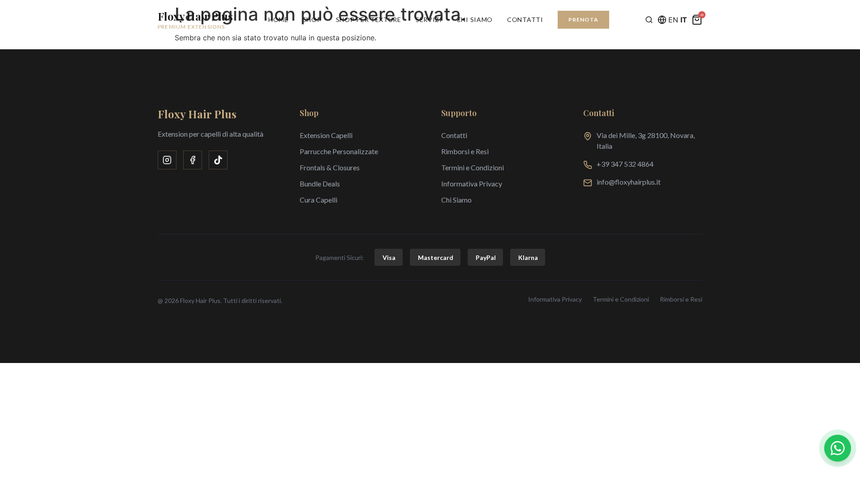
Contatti (525, 19)
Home (278, 19)
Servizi (429, 19)
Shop (312, 19)
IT (683, 19)
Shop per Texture (368, 19)
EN (673, 19)
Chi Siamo (474, 19)
